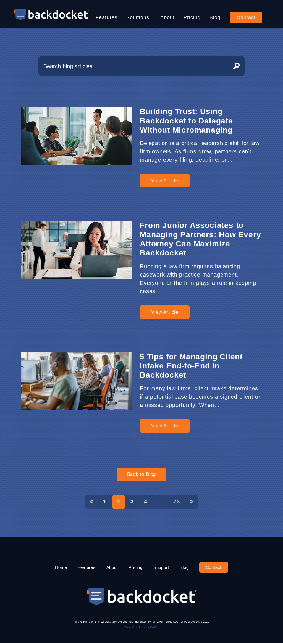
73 (176, 502)
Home (61, 567)
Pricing (192, 17)
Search (236, 66)
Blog (215, 17)
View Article (164, 180)
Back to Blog (141, 474)
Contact (246, 17)
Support (161, 567)
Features (106, 17)
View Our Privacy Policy (141, 627)
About (167, 17)
